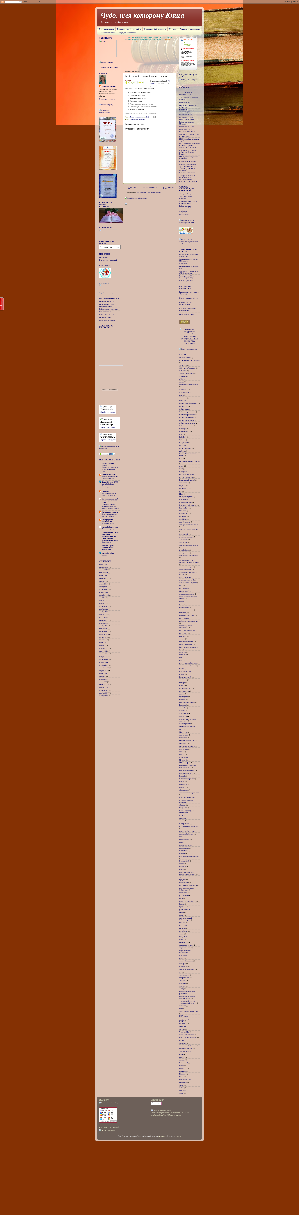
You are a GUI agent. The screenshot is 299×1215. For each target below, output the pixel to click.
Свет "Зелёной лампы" (187, 315)
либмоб (182, 711)
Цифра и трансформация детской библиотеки (110, 477)
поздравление (184, 848)
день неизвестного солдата (188, 545)
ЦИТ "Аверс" (184, 1016)
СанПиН (182, 923)
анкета (181, 395)
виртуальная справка (186, 474)
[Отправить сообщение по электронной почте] (154, 117)
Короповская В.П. (185, 688)
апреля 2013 (103, 601)
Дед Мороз (183, 519)
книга (181, 660)
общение (182, 805)
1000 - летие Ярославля (187, 368)
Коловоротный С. (185, 677)
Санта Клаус (183, 925)
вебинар (182, 451)
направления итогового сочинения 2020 (187, 767)
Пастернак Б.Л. (184, 824)
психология (183, 893)
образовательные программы (189, 793)
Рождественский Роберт (187, 901)
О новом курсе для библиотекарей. (185, 303)
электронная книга (185, 1049)
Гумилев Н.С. (184, 513)
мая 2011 (102, 645)
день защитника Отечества (188, 529)
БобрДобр (182, 437)
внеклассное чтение (186, 477)
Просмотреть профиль (107, 99)
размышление (184, 895)
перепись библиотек (186, 834)
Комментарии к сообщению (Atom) (149, 192)
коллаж (181, 674)
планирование (184, 839)
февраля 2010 (104, 684)
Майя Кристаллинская (187, 726)
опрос (181, 815)
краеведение (183, 697)
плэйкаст (182, 842)
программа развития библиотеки (186, 889)
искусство (182, 636)
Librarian (105, 491)
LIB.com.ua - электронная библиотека (188, 106)
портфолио (183, 866)
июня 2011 (103, 643)
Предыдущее (168, 187)
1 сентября (183, 365)
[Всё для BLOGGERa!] (184, 323)
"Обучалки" (183, 264)
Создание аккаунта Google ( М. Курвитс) (188, 260)
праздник (182, 880)
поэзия (181, 869)
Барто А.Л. (183, 401)
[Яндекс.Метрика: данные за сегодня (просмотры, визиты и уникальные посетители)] (106, 62)
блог (180, 434)
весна (181, 458)
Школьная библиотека (187, 173)
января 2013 (103, 603)
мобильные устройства (187, 746)
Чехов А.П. (183, 1026)
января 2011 (103, 657)
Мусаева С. (183, 760)
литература (183, 716)
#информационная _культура (189, 360)
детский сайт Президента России (188, 573)
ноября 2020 (103, 573)
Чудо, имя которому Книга (142, 15)
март (181, 729)
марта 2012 (103, 617)
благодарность (184, 431)
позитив (182, 853)
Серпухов (182, 928)
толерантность (184, 978)
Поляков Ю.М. (184, 861)
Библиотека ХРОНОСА (187, 127)
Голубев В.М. (183, 508)
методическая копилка (187, 740)
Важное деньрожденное (110, 529)
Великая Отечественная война (187, 455)
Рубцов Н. (182, 907)
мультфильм (183, 757)
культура (182, 699)
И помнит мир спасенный (108, 260)
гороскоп (182, 511)
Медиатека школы (109, 474)
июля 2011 (103, 640)
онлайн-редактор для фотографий (186, 811)
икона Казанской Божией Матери (188, 598)
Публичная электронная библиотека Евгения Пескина (187, 152)
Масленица (183, 732)
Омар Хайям (183, 808)
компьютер (183, 680)
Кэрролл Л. (183, 705)
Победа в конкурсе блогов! (188, 298)
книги (181, 669)
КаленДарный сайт (185, 644)
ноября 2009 (103, 693)
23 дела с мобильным (186, 374)
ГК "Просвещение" (186, 497)
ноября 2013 (103, 592)
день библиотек (184, 522)
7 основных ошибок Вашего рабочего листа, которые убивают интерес (110, 506)
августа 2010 (103, 671)
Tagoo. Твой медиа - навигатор (186, 198)
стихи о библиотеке (186, 961)
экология (182, 1043)
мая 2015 (102, 581)
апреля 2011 (103, 648)
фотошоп (182, 1006)
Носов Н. (182, 787)
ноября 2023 (103, 570)
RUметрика (183, 1082)
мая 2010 (102, 676)
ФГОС (181, 989)
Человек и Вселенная (106, 301)
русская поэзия (184, 910)
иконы (181, 601)
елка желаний (184, 588)
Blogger (178, 1136)
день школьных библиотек (188, 556)
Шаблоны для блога (186, 280)
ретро (181, 898)
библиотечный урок (186, 426)
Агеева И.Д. (183, 389)
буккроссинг (183, 443)
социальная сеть (184, 948)
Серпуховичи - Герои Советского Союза (106, 305)
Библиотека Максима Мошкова (186, 123)
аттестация (183, 398)
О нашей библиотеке (107, 33)
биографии (183, 429)
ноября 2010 (103, 662)
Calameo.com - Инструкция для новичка (188, 255)
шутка (181, 1040)
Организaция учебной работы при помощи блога (110, 501)
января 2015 (103, 584)
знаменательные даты (186, 594)
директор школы (185, 577)
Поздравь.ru (183, 851)
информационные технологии (185, 627)
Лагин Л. (182, 708)
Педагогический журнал (108, 464)
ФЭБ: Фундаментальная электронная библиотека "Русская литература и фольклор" (187, 167)
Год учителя (183, 499)
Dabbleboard (183, 1063)
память (181, 821)
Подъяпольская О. (185, 845)
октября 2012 (103, 612)
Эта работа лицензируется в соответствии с (172, 1114)
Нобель (181, 782)
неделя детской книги (186, 770)
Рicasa (181, 915)
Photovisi (182, 1074)
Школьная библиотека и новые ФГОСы (187, 309)
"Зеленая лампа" (185, 358)
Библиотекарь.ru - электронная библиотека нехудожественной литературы (187, 209)
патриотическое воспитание (189, 826)
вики (181, 469)
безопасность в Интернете (188, 403)
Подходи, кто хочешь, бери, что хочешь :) (109, 494)
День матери (183, 542)
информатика (184, 618)
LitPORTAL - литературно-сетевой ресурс (188, 111)
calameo (182, 1060)
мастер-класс (183, 735)
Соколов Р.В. (183, 942)
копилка (182, 685)
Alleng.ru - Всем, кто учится (188, 194)
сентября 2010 (104, 668)
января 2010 (103, 687)
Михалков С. (183, 743)
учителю (141, 119)
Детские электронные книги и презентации (189, 135)
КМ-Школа (183, 655)
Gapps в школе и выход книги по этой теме (109, 515)
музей (181, 752)
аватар (181, 382)
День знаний (183, 534)
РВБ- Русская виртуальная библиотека (188, 158)
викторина (183, 471)
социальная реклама (186, 945)
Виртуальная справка (128, 33)
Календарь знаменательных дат (188, 648)
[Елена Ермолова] (106, 291)
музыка (181, 754)
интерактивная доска (186, 610)
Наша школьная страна (107, 320)
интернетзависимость (186, 615)
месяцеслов (183, 738)
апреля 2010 (103, 679)
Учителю (172, 29)
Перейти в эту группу (108, 412)
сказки (181, 934)
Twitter (181, 1088)
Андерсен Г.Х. (184, 392)
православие (183, 877)
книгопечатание (185, 671)
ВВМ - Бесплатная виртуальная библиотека (187, 130)
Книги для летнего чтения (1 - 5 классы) (189, 293)
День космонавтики (186, 537)
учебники (182, 983)
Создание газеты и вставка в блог (189, 267)
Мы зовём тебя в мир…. (108, 554)
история (182, 639)
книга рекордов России (187, 666)
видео (181, 466)
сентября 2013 (104, 595)
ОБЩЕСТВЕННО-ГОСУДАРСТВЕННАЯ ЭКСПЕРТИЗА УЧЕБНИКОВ (189, 340)
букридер (182, 445)
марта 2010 (103, 682)
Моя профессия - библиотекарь (108, 520)
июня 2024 (103, 564)
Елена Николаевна (109, 86)
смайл (181, 939)
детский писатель (185, 570)
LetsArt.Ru (182, 1068)
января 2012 (103, 623)
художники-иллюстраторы (188, 1011)
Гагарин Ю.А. (184, 488)
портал (181, 864)
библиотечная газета (186, 417)
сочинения (183, 955)
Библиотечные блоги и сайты (129, 29)
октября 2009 (103, 696)
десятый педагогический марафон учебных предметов (189, 561)
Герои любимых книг (106, 315)
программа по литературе (188, 885)
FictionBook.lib (184, 102)
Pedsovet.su (183, 1071)
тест (180, 972)
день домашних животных (188, 525)
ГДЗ (180, 491)
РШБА (181, 912)
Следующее (130, 187)
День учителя (184, 553)
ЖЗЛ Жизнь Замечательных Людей (189, 140)
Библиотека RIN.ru (185, 115)
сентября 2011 (104, 634)
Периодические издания (190, 29)
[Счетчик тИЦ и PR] (156, 1105)
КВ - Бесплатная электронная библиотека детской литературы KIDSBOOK (189, 145)
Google (181, 1065)
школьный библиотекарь (187, 1038)
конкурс (182, 683)
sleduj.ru (182, 1085)
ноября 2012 (103, 609)
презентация (183, 882)
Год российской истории (187, 505)
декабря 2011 (103, 626)
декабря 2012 (103, 606)
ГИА (181, 494)
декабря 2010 (103, 659)
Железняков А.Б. (185, 591)
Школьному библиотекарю (155, 29)
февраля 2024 (104, 567)
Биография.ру (184, 214)
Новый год (183, 784)
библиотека (183, 406)
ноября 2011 (103, 629)
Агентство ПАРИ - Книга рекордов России (188, 202)
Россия (181, 904)
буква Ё (182, 440)
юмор (181, 1054)
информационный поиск (188, 630)
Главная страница (106, 29)
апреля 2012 (103, 615)
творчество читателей (186, 969)
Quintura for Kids (185, 1079)
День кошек (183, 540)
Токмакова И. (184, 975)
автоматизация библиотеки (188, 385)
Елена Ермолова (104, 283)
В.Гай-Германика (185, 448)
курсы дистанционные (187, 702)
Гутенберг (182, 516)
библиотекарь (184, 409)
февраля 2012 (104, 620)
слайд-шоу (183, 937)
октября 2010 (103, 665)
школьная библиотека (186, 1035)
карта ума (182, 652)
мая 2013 (102, 598)
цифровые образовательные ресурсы (189, 1020)
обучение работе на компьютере (186, 801)
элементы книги (185, 1051)
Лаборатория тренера (110, 512)
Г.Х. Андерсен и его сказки (108, 309)
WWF (181, 1093)
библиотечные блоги (186, 420)
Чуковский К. (184, 1032)
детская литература (185, 567)
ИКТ (181, 604)
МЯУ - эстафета (184, 763)
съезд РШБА (183, 966)
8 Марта (182, 379)
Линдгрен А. (183, 713)
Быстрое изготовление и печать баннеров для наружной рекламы (110, 469)
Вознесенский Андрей (187, 480)
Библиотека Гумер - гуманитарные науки (186, 118)
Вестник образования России (189, 461)
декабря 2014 (103, 587)
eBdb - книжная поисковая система (188, 99)
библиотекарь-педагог (187, 415)
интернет (134, 119)
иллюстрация (184, 607)
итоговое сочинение (186, 642)
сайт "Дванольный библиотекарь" (185, 919)
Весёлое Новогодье (105, 312)
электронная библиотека (187, 1046)
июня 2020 (103, 575)
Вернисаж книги (105, 317)
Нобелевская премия (186, 779)
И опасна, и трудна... (108, 523)
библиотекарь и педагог (187, 412)
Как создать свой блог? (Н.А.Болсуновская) (187, 277)
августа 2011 (103, 637)
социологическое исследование (185, 952)
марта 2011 (103, 651)
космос (181, 694)
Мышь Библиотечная (110, 527)
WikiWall (182, 1091)
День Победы (184, 550)
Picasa (181, 1077)
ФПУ (181, 1009)
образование (183, 790)
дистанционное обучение (188, 583)
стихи (181, 958)
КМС (181, 657)
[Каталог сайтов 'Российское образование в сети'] (189, 244)
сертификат (183, 931)
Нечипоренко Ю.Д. (185, 773)
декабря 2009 (103, 690)
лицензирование (185, 724)
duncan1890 (162, 1136)
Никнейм (182, 776)
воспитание (183, 483)
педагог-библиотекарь (187, 831)
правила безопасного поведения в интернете (187, 873)
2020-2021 (182, 371)
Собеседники (104, 257)
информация (183, 633)
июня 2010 (103, 673)
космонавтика (184, 691)
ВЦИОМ (182, 486)
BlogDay (182, 1057)
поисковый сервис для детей (189, 856)
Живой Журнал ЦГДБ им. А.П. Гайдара (110, 483)
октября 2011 (103, 631)
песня (181, 837)
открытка (182, 818)
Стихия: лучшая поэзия (187, 161)
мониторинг (183, 749)
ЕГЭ (180, 585)
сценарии (182, 964)
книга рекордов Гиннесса (188, 663)
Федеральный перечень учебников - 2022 (187, 997)
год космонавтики (185, 502)
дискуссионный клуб (186, 580)
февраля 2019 (104, 578)
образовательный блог (187, 797)
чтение (181, 1029)
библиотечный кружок (187, 423)
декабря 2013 (103, 589)
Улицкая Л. (183, 980)
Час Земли (182, 1023)
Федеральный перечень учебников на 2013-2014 (187, 1002)
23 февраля (183, 376)
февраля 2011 (104, 654)
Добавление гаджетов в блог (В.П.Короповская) (189, 272)
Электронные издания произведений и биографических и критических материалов (188, 178)
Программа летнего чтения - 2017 (108, 487)
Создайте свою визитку (106, 293)
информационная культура (188, 621)
